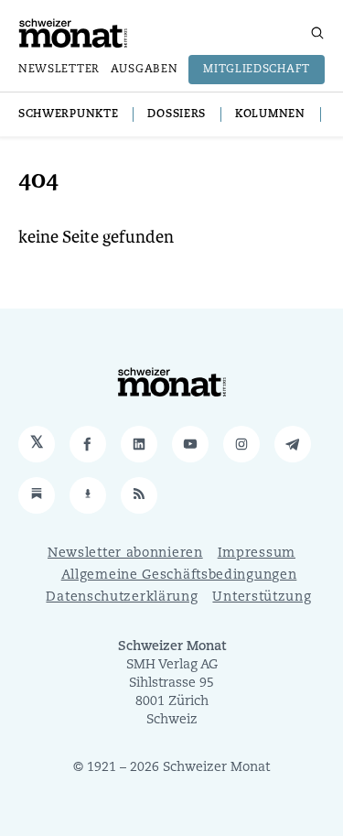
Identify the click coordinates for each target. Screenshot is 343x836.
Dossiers (176, 114)
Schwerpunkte (68, 114)
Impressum (256, 553)
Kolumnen (270, 114)
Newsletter (59, 69)
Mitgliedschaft (256, 69)
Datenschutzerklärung (122, 597)
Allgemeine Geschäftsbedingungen (179, 575)
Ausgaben (144, 69)
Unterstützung (261, 597)
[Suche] (317, 33)
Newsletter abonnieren (125, 553)
